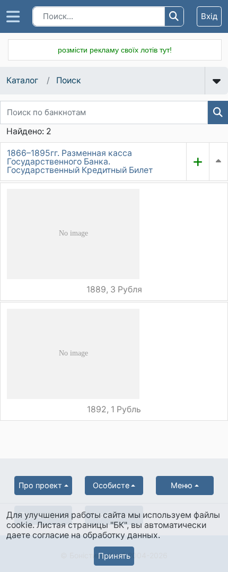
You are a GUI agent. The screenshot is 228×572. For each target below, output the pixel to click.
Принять (114, 556)
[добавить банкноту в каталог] (197, 161)
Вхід (209, 16)
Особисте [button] (111, 485)
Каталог (22, 80)
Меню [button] (181, 485)
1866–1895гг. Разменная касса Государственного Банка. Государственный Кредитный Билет (80, 161)
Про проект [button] (40, 485)
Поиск (68, 80)
